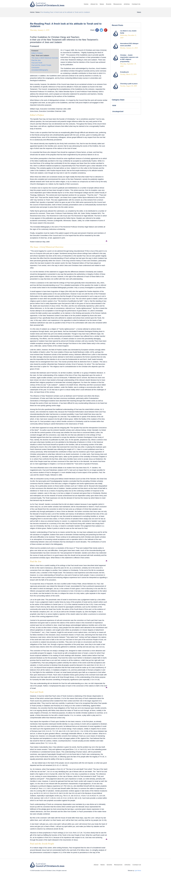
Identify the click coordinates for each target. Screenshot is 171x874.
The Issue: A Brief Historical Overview (44, 58)
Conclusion (35, 67)
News (102, 4)
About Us (94, 4)
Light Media (137, 870)
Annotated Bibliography (39, 70)
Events (108, 4)
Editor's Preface (37, 53)
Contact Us (136, 4)
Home (86, 4)
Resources (117, 4)
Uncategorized (117, 111)
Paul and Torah (36, 63)
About (96, 865)
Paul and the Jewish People (41, 65)
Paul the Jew (36, 60)
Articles (127, 4)
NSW (114, 105)
